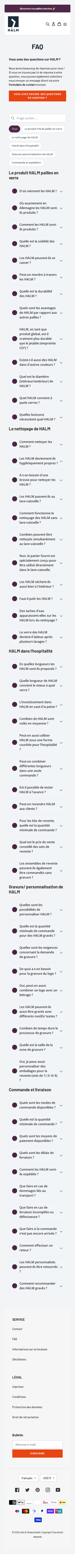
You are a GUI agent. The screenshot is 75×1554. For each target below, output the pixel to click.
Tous (14, 129)
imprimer (18, 1386)
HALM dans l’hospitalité (25, 145)
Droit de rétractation (25, 1417)
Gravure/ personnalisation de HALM (32, 154)
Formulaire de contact (22, 84)
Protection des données (27, 1407)
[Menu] (65, 24)
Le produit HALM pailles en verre (43, 129)
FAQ (14, 1339)
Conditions (19, 1396)
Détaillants (19, 1359)
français (27, 1478)
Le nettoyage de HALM (25, 137)
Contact (17, 1329)
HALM (23, 1532)
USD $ (47, 1478)
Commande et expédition (26, 162)
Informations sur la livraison (29, 1349)
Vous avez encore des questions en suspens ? (37, 96)
